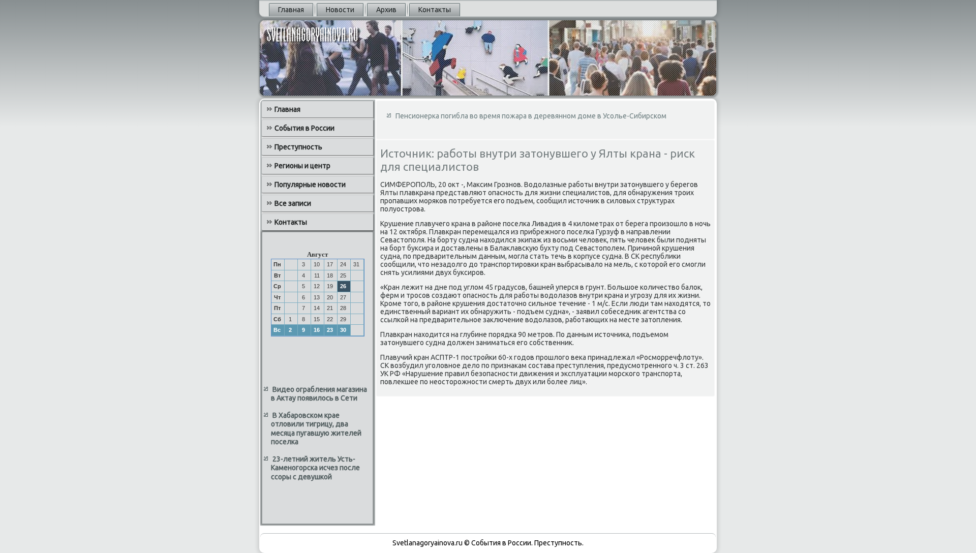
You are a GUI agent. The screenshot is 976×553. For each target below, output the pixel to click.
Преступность (298, 147)
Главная (291, 10)
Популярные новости (310, 184)
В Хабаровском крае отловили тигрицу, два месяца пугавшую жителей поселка (316, 428)
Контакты (434, 10)
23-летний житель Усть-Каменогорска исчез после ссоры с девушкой (315, 468)
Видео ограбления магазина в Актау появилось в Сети (319, 394)
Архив (386, 10)
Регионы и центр (302, 166)
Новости (340, 10)
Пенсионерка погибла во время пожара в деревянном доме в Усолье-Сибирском (530, 116)
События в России (304, 128)
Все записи (292, 203)
